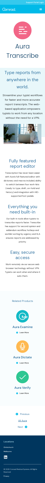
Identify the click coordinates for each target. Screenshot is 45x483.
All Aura (22, 420)
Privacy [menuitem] (6, 476)
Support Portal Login (35, 2)
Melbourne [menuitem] (8, 451)
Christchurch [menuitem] (8, 447)
